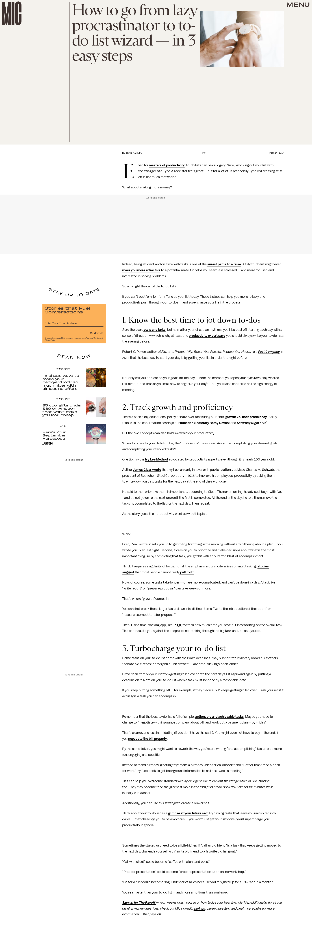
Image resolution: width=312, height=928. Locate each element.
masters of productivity (167, 165)
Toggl (177, 625)
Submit (96, 333)
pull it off (186, 572)
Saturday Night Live (251, 423)
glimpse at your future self (188, 813)
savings (199, 908)
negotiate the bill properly (147, 738)
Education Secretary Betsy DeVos (203, 423)
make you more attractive (141, 270)
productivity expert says (207, 335)
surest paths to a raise (224, 264)
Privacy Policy (50, 340)
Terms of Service (93, 338)
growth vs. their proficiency (246, 417)
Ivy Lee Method (156, 459)
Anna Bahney (134, 153)
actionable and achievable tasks (219, 716)
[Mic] (11, 13)
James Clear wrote (147, 469)
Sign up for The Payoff (139, 902)
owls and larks (154, 329)
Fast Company (269, 352)
